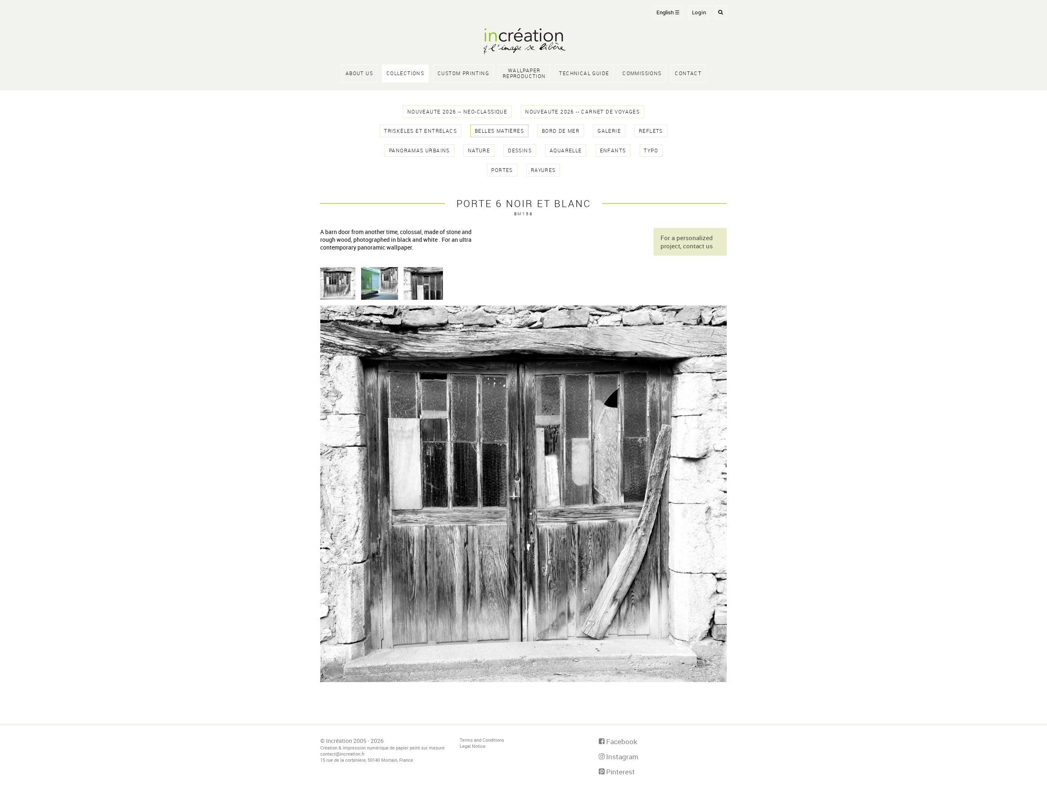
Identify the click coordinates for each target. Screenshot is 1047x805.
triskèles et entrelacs (420, 131)
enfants (613, 150)
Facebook (620, 741)
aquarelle (566, 150)
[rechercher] (721, 12)
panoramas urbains (419, 150)
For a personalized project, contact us (687, 242)
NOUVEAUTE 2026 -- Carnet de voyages (582, 112)
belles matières (499, 131)
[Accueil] (523, 42)
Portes (501, 170)
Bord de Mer (561, 131)
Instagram (621, 756)
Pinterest (619, 771)
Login (699, 12)
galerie (609, 131)
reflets (651, 131)
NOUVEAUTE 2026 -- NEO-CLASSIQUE (457, 112)
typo (651, 150)
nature (479, 150)
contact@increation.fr (342, 754)
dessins (520, 150)
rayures (543, 170)
